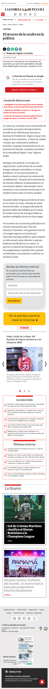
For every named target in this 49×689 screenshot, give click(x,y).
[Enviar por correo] (20, 49)
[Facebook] (25, 14)
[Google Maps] (41, 628)
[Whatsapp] (12, 49)
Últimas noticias (24, 444)
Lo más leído (24, 400)
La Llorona (39, 20)
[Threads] (15, 14)
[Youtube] (35, 14)
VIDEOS (24, 327)
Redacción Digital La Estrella (20, 53)
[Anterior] (3, 364)
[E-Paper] (43, 3)
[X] (20, 14)
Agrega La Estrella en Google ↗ (24, 90)
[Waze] (46, 628)
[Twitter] (4, 49)
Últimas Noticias (24, 20)
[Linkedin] (16, 49)
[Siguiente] (46, 364)
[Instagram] (30, 14)
